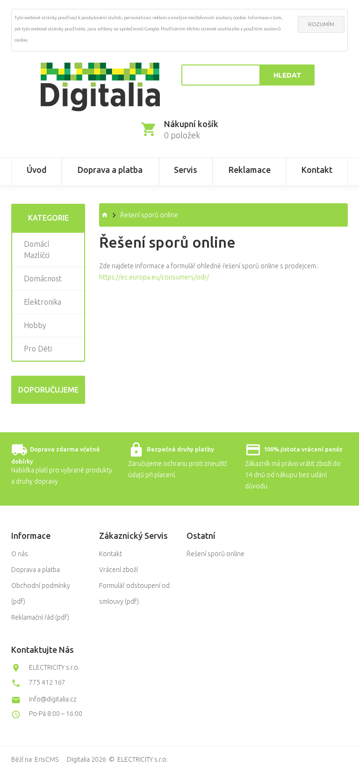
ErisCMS (46, 759)
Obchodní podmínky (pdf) (40, 593)
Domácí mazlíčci (37, 249)
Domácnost (43, 278)
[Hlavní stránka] (100, 87)
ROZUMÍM (321, 24)
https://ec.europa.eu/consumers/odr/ (154, 277)
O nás (19, 554)
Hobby (35, 325)
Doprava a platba (35, 569)
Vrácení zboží (118, 569)
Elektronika (42, 302)
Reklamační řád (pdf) (40, 617)
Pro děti (38, 348)
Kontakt (110, 554)
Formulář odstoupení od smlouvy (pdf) (134, 593)
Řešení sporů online (215, 554)
